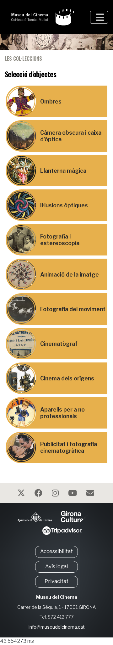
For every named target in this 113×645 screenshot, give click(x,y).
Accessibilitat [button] (56, 551)
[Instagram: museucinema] (56, 494)
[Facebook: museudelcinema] (39, 494)
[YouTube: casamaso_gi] (73, 494)
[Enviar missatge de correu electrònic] (91, 494)
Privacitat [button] (56, 581)
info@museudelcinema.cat (57, 627)
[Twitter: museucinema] (22, 494)
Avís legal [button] (56, 566)
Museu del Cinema (56, 597)
